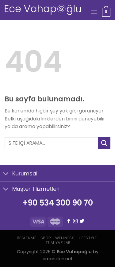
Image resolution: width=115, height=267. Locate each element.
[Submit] (104, 143)
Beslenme (26, 238)
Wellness (65, 238)
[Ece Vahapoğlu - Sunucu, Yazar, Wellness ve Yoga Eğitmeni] (43, 10)
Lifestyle (88, 238)
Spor (45, 238)
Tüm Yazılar (58, 242)
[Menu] (94, 11)
